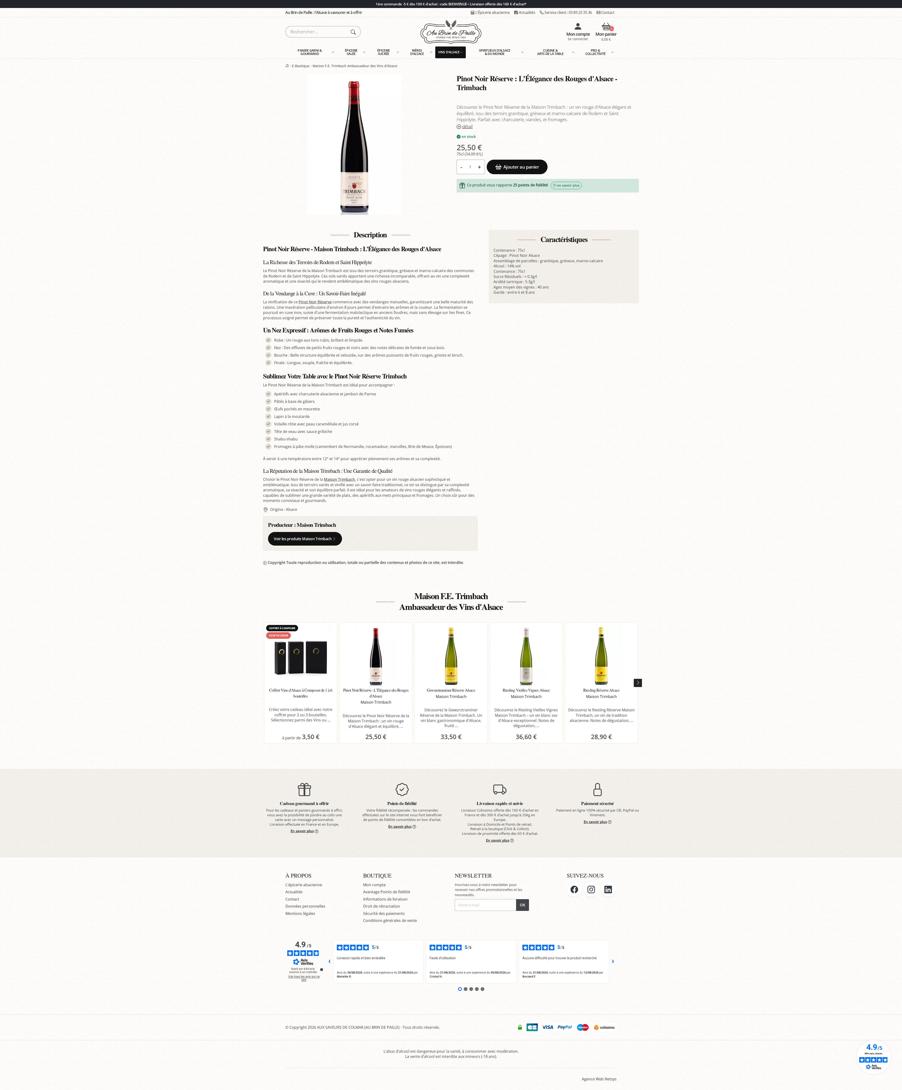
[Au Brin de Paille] (287, 66)
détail (467, 127)
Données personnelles (305, 906)
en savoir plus (568, 185)
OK (522, 905)
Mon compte (374, 884)
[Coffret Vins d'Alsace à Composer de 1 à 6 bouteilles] (300, 655)
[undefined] (321, 969)
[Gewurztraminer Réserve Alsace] (451, 655)
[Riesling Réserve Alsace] (601, 655)
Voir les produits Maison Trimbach (302, 538)
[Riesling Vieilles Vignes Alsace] (526, 655)
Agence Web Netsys (599, 1079)
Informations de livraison (385, 899)
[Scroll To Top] (894, 1082)
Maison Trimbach (339, 479)
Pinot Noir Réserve (315, 301)
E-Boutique (300, 66)
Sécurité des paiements (384, 913)
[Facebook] (574, 889)
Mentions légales (300, 913)
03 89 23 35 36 (568, 12)
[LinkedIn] (608, 889)
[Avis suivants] (613, 962)
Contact (607, 12)
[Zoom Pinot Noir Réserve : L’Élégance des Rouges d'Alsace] (354, 144)
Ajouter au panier (521, 167)
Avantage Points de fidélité (386, 891)
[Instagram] (591, 889)
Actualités (527, 12)
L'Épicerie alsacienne (492, 12)
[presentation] (638, 683)
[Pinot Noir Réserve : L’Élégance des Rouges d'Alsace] (376, 655)
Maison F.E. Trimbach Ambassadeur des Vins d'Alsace (355, 66)
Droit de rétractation (381, 906)
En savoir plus (302, 830)
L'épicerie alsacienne (303, 884)
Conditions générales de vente (390, 920)
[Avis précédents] (329, 962)
